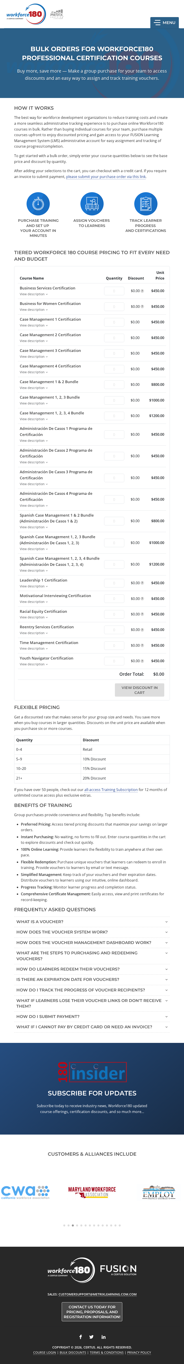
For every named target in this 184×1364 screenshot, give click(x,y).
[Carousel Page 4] (77, 1225)
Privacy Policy (139, 1352)
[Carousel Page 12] (111, 1225)
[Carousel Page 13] (115, 1225)
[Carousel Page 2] (69, 1225)
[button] (164, 22)
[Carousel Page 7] (90, 1225)
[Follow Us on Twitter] (91, 1336)
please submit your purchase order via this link (106, 176)
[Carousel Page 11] (107, 1225)
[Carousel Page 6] (86, 1225)
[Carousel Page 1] (64, 1225)
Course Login (44, 1352)
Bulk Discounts (73, 1352)
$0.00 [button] (137, 290)
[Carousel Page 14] (120, 1225)
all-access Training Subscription (111, 789)
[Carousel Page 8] (94, 1225)
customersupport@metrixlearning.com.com (98, 1294)
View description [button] (32, 294)
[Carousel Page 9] (98, 1225)
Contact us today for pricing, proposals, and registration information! (92, 1312)
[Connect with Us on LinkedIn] (103, 1336)
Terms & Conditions (107, 1352)
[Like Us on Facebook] (80, 1336)
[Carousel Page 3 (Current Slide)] (73, 1225)
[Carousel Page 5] (81, 1225)
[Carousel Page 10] (103, 1225)
